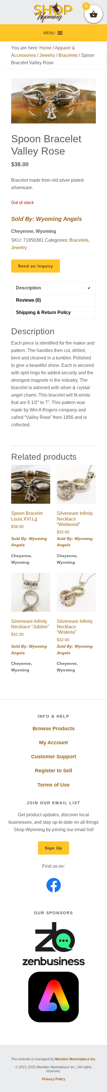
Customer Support (53, 756)
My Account (53, 742)
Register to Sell (53, 770)
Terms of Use (53, 785)
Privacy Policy (53, 1079)
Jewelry (47, 55)
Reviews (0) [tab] (28, 300)
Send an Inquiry (35, 266)
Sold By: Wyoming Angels (46, 219)
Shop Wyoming (53, 12)
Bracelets (68, 55)
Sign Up (53, 848)
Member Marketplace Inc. (75, 1059)
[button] (49, 33)
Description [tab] (28, 287)
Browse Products (54, 728)
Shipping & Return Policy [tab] (43, 312)
